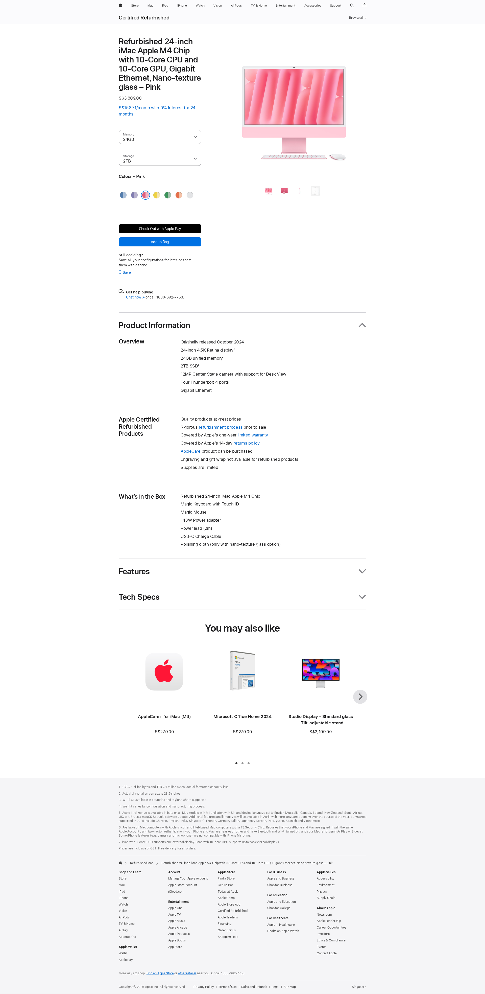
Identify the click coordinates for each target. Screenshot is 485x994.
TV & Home (127, 924)
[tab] (268, 192)
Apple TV (174, 914)
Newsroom (324, 914)
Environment (325, 885)
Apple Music (176, 921)
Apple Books (177, 940)
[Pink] (145, 195)
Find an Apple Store (160, 973)
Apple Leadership (329, 921)
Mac (122, 885)
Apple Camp (226, 898)
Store (122, 878)
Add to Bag (160, 242)
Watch (123, 904)
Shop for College (278, 908)
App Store (175, 947)
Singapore (359, 987)
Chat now (135, 297)
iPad (122, 891)
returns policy (246, 443)
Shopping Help (228, 937)
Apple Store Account (182, 885)
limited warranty (253, 434)
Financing (224, 924)
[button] (352, 5)
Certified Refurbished (144, 18)
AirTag (123, 930)
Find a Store (226, 878)
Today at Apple (228, 891)
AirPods (124, 917)
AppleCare (191, 451)
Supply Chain (326, 898)
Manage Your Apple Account (188, 878)
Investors (323, 934)
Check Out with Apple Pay (160, 229)
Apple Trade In (228, 917)
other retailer (187, 973)
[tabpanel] (294, 109)
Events (321, 947)
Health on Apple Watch (283, 931)
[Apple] (120, 862)
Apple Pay (126, 960)
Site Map (290, 987)
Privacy (322, 891)
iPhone (123, 898)
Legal (275, 987)
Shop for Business (279, 885)
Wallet (123, 953)
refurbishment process (221, 427)
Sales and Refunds (254, 987)
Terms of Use (227, 987)
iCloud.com (176, 891)
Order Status (227, 930)
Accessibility (325, 878)
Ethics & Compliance (331, 940)
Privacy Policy (203, 987)
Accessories (127, 937)
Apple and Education (281, 902)
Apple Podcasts (179, 934)
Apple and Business (280, 878)
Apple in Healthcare (281, 925)
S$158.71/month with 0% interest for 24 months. (157, 111)
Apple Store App (229, 904)
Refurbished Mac (142, 863)
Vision (123, 911)
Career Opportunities (331, 927)
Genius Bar (225, 885)
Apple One (175, 908)
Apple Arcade (177, 927)
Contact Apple (326, 953)
